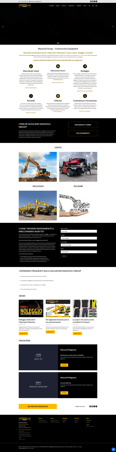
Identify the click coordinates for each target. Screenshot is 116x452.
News (20, 437)
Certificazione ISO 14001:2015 (25, 436)
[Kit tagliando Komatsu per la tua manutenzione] (58, 308)
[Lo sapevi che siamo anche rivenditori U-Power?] (85, 308)
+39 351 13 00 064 (24, 1)
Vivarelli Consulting (30, 448)
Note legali (80, 446)
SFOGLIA (64, 365)
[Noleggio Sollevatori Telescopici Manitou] (31, 308)
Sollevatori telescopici (43, 421)
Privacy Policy (22, 429)
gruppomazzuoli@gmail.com (36, 1)
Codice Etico (21, 431)
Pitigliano (72, 55)
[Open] (113, 449)
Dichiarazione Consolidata (24, 434)
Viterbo (64, 421)
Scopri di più (25, 29)
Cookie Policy (28, 429)
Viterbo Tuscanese (81, 55)
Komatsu (76, 420)
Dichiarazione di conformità (24, 432)
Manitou (76, 421)
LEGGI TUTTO (23, 333)
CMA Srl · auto (22, 439)
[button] (96, 5)
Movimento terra (42, 420)
